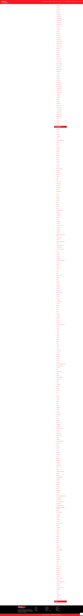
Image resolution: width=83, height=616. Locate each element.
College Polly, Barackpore (61, 241)
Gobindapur (58, 290)
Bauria (58, 163)
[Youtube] (26, 615)
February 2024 (59, 60)
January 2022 (59, 107)
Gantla (58, 279)
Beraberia (58, 170)
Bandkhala (58, 151)
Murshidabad (59, 452)
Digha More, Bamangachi (61, 260)
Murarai (58, 448)
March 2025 (58, 35)
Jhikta (58, 343)
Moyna (58, 445)
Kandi (57, 369)
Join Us (60, 1)
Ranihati (58, 517)
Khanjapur (58, 379)
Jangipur (58, 335)
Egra (57, 269)
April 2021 (58, 124)
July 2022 (58, 95)
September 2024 (59, 46)
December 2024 (59, 41)
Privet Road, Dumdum (60, 501)
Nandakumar (59, 460)
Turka (57, 591)
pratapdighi (58, 497)
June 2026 (58, 9)
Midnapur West (59, 435)
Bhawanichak (59, 191)
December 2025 (59, 18)
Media (57, 1)
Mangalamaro (59, 424)
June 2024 (58, 52)
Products (50, 1)
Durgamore (58, 267)
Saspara (58, 538)
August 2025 (59, 26)
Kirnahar (58, 386)
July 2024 (58, 50)
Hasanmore (58, 316)
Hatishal (58, 320)
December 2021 (59, 109)
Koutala (58, 390)
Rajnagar (58, 510)
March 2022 (58, 103)
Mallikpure (58, 420)
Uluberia (58, 593)
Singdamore (59, 559)
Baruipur (58, 157)
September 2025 (59, 24)
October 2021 (59, 112)
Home (43, 1)
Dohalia (58, 262)
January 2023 (59, 84)
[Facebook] (18, 615)
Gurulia (58, 307)
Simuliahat (58, 557)
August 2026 (59, 5)
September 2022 (59, 92)
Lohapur (58, 405)
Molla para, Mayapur (60, 441)
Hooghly (58, 322)
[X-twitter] (22, 615)
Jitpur (57, 347)
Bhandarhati (58, 187)
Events (58, 273)
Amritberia (58, 134)
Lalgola (58, 401)
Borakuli (58, 206)
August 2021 (59, 116)
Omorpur (58, 469)
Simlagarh (58, 555)
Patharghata (59, 490)
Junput (58, 352)
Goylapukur (58, 299)
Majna (58, 416)
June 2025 (58, 29)
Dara (57, 250)
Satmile (58, 542)
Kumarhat (58, 396)
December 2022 (59, 86)
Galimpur (58, 277)
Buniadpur (58, 212)
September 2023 (59, 69)
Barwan (58, 159)
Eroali (57, 271)
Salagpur (58, 532)
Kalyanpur (58, 358)
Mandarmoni (59, 422)
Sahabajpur (58, 527)
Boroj (57, 208)
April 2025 (58, 33)
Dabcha (58, 243)
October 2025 (59, 22)
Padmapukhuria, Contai (60, 471)
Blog (78, 1)
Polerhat (58, 494)
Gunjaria (58, 303)
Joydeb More (59, 350)
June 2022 (58, 97)
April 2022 (58, 101)
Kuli (57, 394)
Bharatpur (58, 189)
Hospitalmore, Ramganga (61, 324)
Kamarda (58, 360)
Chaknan (58, 217)
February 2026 (59, 14)
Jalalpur (58, 333)
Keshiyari (58, 375)
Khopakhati (58, 384)
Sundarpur (58, 574)
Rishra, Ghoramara (60, 523)
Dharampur (58, 258)
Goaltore (58, 288)
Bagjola (58, 142)
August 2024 (59, 48)
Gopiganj (58, 296)
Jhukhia (58, 345)
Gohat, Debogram (59, 292)
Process (54, 1)
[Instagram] (20, 615)
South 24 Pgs (59, 566)
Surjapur (58, 576)
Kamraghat (58, 367)
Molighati (58, 439)
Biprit (57, 193)
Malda (58, 418)
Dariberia (58, 252)
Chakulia (58, 219)
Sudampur (58, 570)
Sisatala (58, 561)
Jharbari (58, 341)
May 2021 (58, 122)
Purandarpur (59, 503)
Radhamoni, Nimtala (60, 505)
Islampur (58, 330)
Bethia (58, 178)
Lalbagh (58, 399)
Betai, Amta (58, 176)
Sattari (58, 544)
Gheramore (58, 284)
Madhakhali (58, 407)
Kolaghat (58, 388)
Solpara (58, 563)
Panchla (58, 480)
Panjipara (58, 486)
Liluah (57, 403)
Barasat (58, 153)
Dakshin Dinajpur (59, 247)
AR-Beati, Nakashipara (60, 140)
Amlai (57, 132)
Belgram (58, 166)
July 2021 (58, 118)
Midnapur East (59, 433)
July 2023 (58, 73)
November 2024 (59, 43)
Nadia (57, 456)
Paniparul (58, 484)
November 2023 (59, 65)
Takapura (58, 580)
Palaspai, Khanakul (59, 477)
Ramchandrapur (59, 512)
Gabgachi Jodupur (60, 275)
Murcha (58, 450)
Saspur (58, 540)
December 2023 (59, 63)
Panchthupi (58, 482)
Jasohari (58, 337)
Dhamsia (58, 256)
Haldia (58, 309)
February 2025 (59, 37)
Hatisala (58, 318)
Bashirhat (58, 161)
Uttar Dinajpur (59, 595)
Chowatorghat (59, 237)
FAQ (62, 1)
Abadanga (58, 129)
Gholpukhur (58, 286)
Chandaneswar (59, 225)
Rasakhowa (58, 519)
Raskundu (58, 521)
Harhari (58, 313)
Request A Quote (74, 1)
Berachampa (59, 172)
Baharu (58, 144)
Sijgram (58, 553)
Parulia (58, 488)
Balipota (58, 149)
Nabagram (58, 454)
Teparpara (58, 583)
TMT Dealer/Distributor (68, 1)
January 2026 (59, 16)
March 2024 (58, 58)
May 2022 (58, 99)
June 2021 (58, 120)
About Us (46, 1)
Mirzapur (58, 437)
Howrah (58, 326)
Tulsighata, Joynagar (60, 587)
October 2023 (59, 67)
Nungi (57, 467)
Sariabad (58, 536)
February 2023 (59, 82)
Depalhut (58, 254)
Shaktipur (58, 546)
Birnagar (58, 198)
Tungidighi (58, 589)
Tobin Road (58, 585)
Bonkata (58, 204)
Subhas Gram (59, 568)
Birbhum (58, 195)
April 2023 (58, 78)
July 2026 (58, 7)
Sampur (58, 534)
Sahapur (58, 529)
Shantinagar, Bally (59, 549)
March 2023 (58, 80)
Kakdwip (58, 354)
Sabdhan (58, 525)
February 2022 (59, 105)
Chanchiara (58, 223)
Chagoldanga (59, 215)
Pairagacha (58, 475)
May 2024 (58, 54)
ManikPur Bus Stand (60, 428)
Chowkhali (58, 239)
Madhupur (58, 409)
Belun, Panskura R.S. (60, 168)
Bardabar (58, 155)
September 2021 (59, 114)
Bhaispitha (58, 185)
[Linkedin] (24, 615)
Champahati (58, 221)
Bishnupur (58, 200)
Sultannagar (58, 572)
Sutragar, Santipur (59, 578)
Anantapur (58, 136)
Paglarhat (58, 473)
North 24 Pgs (59, 465)
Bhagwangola (59, 183)
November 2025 (59, 20)
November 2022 (59, 88)
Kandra (58, 373)
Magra (58, 411)
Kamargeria (58, 362)
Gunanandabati (59, 301)
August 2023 (59, 71)
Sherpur (58, 551)
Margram (58, 431)
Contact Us (81, 1)
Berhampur (58, 174)
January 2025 (59, 39)
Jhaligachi (58, 339)
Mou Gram (58, 443)
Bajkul (57, 146)
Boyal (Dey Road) (59, 210)
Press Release (59, 499)
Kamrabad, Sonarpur (60, 365)
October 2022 (59, 90)
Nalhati (58, 458)
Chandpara (58, 227)
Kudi (57, 392)
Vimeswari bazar (59, 598)
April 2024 (58, 56)
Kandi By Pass (59, 371)
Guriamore (58, 305)
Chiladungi (58, 232)
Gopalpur (58, 294)
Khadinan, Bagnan (59, 377)
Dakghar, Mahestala (60, 245)
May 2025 (58, 31)
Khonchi (58, 382)
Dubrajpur (58, 264)
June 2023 (58, 75)
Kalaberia (58, 356)
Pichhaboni (58, 492)
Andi (57, 138)
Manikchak (58, 426)
